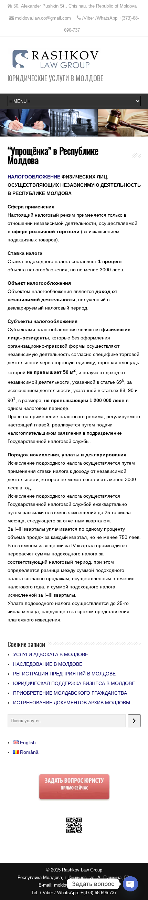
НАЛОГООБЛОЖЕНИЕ (34, 177)
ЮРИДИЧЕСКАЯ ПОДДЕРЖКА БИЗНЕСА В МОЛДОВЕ (74, 683)
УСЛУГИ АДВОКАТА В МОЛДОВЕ (50, 654)
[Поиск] (134, 720)
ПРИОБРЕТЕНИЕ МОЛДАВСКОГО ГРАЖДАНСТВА (70, 693)
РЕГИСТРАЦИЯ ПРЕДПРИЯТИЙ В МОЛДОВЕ (64, 673)
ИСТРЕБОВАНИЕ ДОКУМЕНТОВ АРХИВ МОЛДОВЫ (71, 702)
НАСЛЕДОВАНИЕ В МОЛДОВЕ (47, 664)
